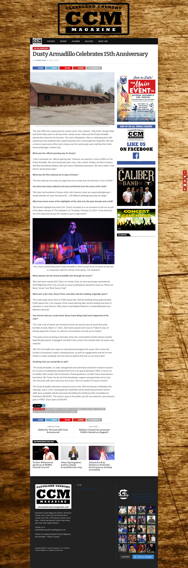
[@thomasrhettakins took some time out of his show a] (122, 539)
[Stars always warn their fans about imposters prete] (151, 520)
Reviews (63, 41)
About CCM (103, 41)
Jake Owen (37, 412)
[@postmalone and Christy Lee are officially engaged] (132, 529)
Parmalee (72, 412)
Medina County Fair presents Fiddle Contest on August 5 (94, 431)
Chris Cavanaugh (52, 409)
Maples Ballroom (60, 412)
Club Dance (65, 409)
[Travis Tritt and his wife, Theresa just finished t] (151, 529)
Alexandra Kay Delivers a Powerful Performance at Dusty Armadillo (100, 466)
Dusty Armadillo (78, 409)
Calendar (76, 41)
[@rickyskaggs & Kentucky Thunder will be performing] (151, 548)
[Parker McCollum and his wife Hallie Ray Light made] (141, 520)
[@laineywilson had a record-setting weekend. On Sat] (132, 548)
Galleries (89, 41)
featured (101, 409)
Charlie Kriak (40, 60)
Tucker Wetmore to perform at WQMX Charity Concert (43, 465)
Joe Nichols (47, 412)
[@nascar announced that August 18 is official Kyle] (141, 539)
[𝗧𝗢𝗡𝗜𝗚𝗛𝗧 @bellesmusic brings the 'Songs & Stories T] (132, 510)
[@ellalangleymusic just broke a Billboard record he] (141, 548)
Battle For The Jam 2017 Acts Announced (53, 431)
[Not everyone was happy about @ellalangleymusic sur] (151, 539)
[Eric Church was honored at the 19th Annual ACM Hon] (122, 520)
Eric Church (91, 409)
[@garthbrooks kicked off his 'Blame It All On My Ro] (151, 510)
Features (51, 41)
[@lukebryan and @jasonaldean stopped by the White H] (122, 510)
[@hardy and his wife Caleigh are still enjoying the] (122, 548)
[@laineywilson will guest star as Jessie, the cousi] (141, 529)
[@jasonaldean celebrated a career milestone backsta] (141, 510)
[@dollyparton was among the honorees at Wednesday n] (132, 520)
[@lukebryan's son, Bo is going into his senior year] (122, 529)
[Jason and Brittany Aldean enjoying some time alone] (132, 539)
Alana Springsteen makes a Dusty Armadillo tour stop (71, 465)
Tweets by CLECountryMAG (87, 489)
